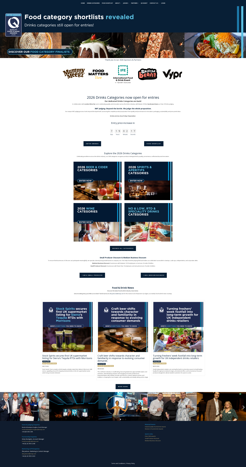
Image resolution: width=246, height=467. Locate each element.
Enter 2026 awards (150, 436)
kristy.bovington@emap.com (30, 441)
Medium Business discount (153, 440)
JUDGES (125, 3)
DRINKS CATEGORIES (93, 3)
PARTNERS (134, 3)
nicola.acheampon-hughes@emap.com (33, 429)
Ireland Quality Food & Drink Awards (155, 427)
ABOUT (117, 3)
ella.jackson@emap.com (117, 293)
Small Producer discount (152, 438)
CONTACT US (154, 3)
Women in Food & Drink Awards (154, 429)
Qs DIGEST (144, 3)
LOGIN (163, 3)
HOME (83, 3)
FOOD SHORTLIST (107, 3)
